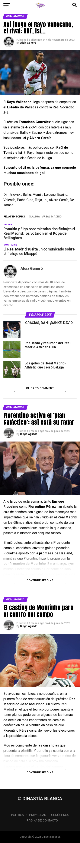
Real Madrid (52, 216)
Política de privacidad (28, 815)
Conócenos (60, 815)
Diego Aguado (28, 434)
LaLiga (35, 216)
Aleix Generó (28, 42)
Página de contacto (42, 820)
